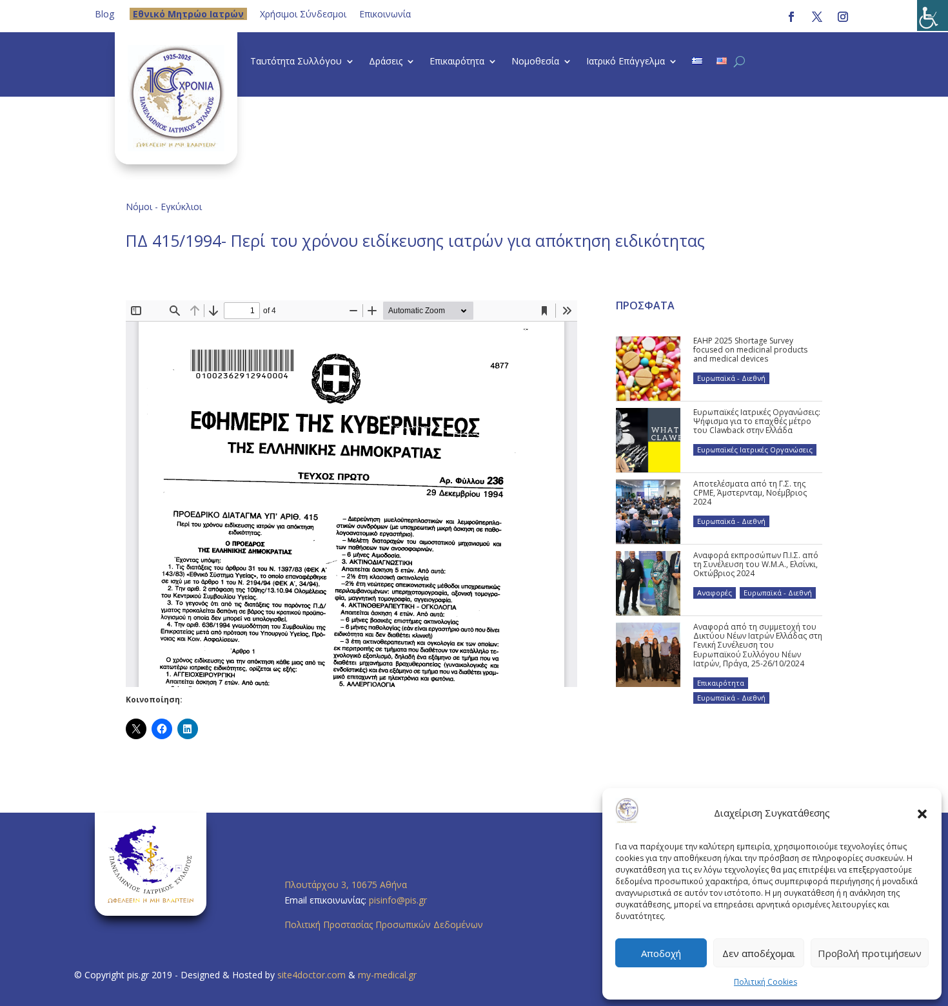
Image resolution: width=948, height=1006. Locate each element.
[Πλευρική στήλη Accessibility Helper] (932, 15)
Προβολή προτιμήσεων (870, 953)
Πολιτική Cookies (765, 981)
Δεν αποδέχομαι (758, 953)
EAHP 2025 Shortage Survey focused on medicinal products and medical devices (750, 350)
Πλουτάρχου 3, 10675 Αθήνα (345, 884)
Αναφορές (714, 592)
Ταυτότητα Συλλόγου (296, 62)
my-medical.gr (387, 975)
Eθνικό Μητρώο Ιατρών (188, 14)
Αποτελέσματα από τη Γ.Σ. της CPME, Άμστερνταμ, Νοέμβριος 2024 (750, 493)
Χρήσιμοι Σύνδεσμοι (303, 14)
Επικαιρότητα (457, 62)
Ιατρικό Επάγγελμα (625, 62)
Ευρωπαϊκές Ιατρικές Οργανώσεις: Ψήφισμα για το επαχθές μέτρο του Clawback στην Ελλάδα (756, 421)
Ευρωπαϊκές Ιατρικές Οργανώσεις (755, 449)
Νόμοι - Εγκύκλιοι (164, 206)
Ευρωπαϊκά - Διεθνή (731, 378)
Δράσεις (385, 62)
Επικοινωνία (385, 14)
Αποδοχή (661, 953)
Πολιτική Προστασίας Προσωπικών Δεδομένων (383, 924)
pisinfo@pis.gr (399, 900)
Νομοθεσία (535, 62)
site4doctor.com (311, 975)
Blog (104, 14)
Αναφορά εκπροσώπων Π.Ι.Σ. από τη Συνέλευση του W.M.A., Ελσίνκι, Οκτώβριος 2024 (755, 564)
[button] (922, 813)
